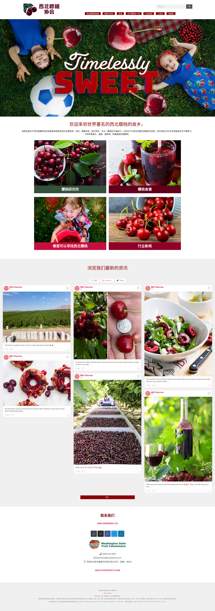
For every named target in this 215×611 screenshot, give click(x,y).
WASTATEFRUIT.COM (107, 570)
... (90, 364)
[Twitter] (114, 534)
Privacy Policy (107, 593)
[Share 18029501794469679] (68, 415)
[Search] (189, 6)
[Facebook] (107, 534)
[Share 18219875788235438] (210, 386)
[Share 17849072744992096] (68, 350)
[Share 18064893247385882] (210, 491)
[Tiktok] (94, 534)
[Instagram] (101, 534)
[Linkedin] (121, 534)
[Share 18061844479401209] (139, 472)
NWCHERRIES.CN (107, 523)
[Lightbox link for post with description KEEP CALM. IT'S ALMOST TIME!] (107, 422)
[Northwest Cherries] (43, 9)
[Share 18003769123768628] (139, 369)
